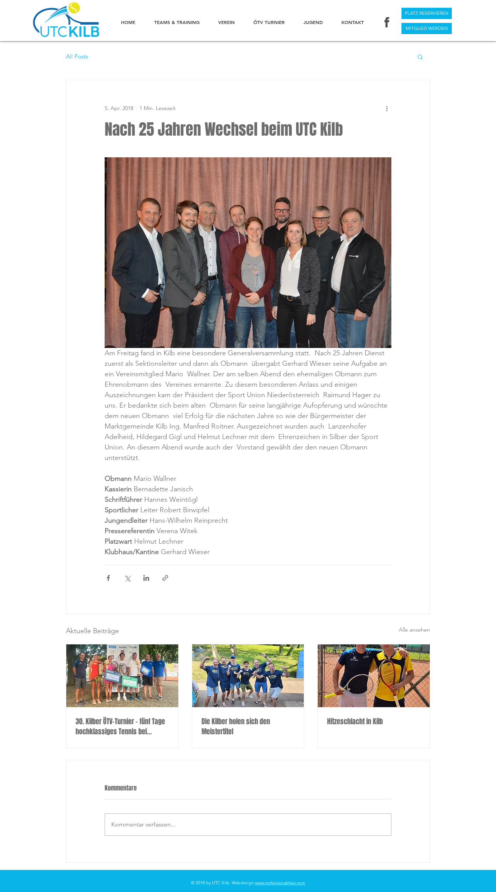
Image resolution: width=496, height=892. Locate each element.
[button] (420, 56)
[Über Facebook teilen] (108, 578)
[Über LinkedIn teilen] (146, 578)
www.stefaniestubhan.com (280, 882)
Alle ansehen (414, 629)
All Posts (77, 56)
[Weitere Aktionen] (386, 108)
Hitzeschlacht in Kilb (355, 721)
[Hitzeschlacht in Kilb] (374, 675)
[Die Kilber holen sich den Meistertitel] (248, 675)
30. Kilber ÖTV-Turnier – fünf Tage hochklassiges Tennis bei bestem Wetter (120, 726)
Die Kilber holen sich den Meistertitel (236, 726)
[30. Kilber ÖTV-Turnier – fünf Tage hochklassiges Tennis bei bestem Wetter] (122, 675)
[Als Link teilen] (165, 578)
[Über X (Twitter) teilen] (127, 578)
